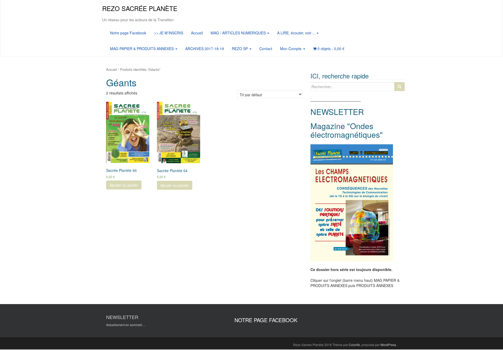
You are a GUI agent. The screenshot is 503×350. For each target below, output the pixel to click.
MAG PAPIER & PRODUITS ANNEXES (142, 48)
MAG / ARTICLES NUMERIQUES (239, 32)
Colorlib (354, 344)
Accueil (197, 32)
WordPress (388, 344)
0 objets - (330, 48)
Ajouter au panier (124, 185)
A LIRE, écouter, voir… (296, 32)
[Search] (399, 86)
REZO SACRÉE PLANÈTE (139, 8)
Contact (265, 48)
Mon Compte (291, 48)
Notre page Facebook (128, 32)
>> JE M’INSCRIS (168, 32)
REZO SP (240, 48)
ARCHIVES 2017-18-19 (204, 48)
